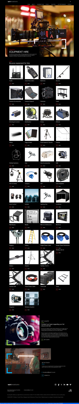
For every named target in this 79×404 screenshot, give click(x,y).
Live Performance (62, 4)
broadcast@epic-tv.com (49, 372)
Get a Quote (45, 339)
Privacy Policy (56, 403)
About (33, 4)
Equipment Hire (40, 4)
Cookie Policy (50, 403)
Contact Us (46, 375)
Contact (70, 4)
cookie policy (62, 394)
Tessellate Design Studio (58, 397)
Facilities (53, 4)
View (12, 83)
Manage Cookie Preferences (29, 397)
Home (28, 4)
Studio (47, 4)
